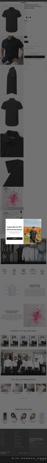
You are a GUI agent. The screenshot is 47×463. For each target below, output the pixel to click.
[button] (14, 224)
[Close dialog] (40, 220)
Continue (15, 238)
